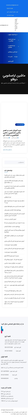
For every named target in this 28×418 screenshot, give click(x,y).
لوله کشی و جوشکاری (12, 52)
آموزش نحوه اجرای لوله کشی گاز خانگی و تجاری (14, 241)
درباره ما (15, 57)
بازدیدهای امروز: (6, 391)
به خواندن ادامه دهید (7, 150)
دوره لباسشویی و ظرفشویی (11, 46)
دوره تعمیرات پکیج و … (12, 34)
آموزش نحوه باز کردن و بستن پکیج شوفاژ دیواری (14, 206)
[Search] (22, 162)
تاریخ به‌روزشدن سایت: (12, 401)
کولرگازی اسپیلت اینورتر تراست (10, 245)
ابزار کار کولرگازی (7, 197)
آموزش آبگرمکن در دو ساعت (10, 219)
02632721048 (10, 8)
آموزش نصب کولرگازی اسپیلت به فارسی (12, 263)
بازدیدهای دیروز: (7, 394)
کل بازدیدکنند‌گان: (9, 399)
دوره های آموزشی (20, 124)
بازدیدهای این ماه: (9, 396)
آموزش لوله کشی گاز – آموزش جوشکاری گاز (13, 259)
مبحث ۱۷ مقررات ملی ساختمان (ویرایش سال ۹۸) (14, 223)
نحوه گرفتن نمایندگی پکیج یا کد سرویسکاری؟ (13, 267)
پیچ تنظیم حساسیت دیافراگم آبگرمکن (12, 226)
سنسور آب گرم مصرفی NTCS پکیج (11, 256)
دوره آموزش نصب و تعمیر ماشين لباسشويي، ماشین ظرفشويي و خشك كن (12, 133)
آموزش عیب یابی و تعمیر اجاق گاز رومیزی (12, 281)
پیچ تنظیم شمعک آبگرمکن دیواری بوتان (12, 210)
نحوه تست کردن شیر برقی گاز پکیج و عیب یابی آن (14, 298)
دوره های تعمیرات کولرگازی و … (11, 40)
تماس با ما (10, 57)
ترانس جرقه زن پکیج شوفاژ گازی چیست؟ (12, 291)
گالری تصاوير (10, 61)
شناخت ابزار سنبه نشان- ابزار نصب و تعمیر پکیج (14, 294)
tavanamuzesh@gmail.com (12, 5)
